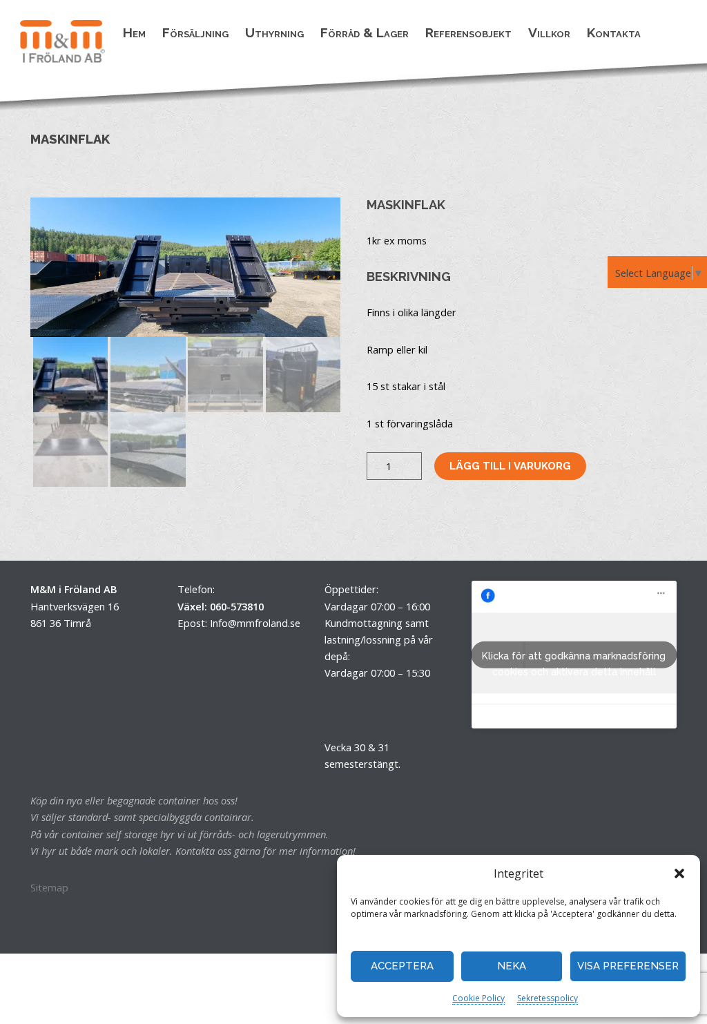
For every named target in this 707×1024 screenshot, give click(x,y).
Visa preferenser (628, 966)
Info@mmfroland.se (255, 623)
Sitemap (49, 887)
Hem (134, 32)
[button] (679, 873)
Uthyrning (274, 32)
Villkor (549, 32)
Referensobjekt (468, 32)
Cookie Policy (478, 998)
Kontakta (614, 32)
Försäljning (195, 32)
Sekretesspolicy (547, 998)
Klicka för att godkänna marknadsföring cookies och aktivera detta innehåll (574, 659)
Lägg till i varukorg (510, 466)
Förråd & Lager (364, 32)
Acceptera (402, 966)
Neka (511, 966)
